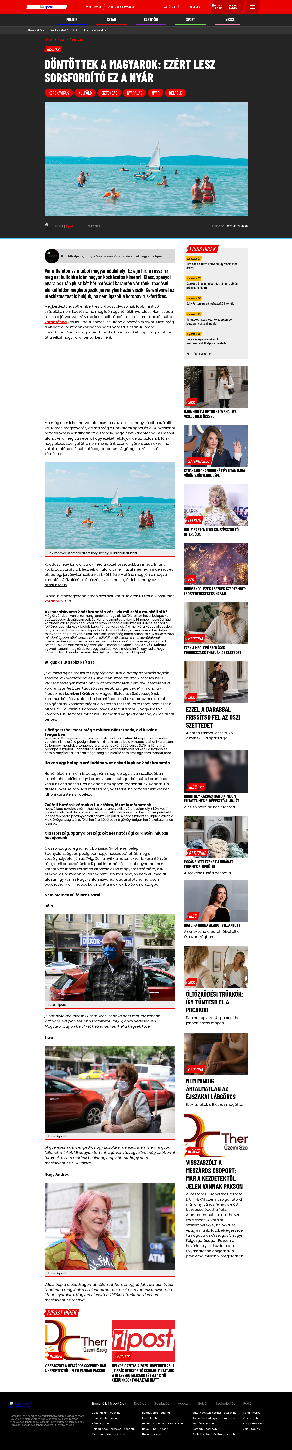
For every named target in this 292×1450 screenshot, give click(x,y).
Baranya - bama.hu (104, 1418)
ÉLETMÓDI (151, 19)
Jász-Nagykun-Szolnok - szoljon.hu (214, 1412)
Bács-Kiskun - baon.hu (106, 1412)
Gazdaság (161, 1403)
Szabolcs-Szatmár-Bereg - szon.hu (214, 1434)
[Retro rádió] (216, 8)
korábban (54, 601)
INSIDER (77, 40)
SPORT (190, 19)
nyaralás (134, 92)
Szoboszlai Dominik (64, 30)
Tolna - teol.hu (252, 1412)
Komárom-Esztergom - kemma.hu (214, 1418)
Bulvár (203, 1403)
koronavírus (59, 92)
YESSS (230, 19)
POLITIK (71, 19)
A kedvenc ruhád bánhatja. (207, 872)
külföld (85, 92)
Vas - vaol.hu (251, 1418)
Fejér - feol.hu (150, 1418)
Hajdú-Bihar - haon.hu (156, 1429)
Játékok (169, 7)
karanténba (56, 321)
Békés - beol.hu (101, 1423)
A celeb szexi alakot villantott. (210, 807)
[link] (56, 1356)
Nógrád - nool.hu (203, 1423)
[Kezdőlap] (46, 7)
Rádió (247, 1403)
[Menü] (252, 7)
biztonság (109, 92)
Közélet (140, 1403)
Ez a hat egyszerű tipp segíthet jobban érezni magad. (213, 1020)
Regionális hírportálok (109, 1403)
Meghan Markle (95, 30)
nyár (156, 92)
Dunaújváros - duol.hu (156, 1412)
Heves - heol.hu (151, 1434)
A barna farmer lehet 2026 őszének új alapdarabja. (209, 735)
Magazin (183, 1403)
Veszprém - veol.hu (254, 1423)
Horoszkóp (36, 30)
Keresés (195, 7)
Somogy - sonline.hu (205, 1429)
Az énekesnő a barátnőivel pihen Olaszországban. (213, 934)
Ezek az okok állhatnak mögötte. (214, 1104)
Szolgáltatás (225, 1403)
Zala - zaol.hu (251, 1429)
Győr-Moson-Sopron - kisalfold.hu (163, 1423)
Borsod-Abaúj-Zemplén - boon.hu (113, 1429)
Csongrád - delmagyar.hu (108, 1434)
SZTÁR (111, 19)
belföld (175, 92)
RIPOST (49, 40)
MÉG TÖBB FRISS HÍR (198, 354)
